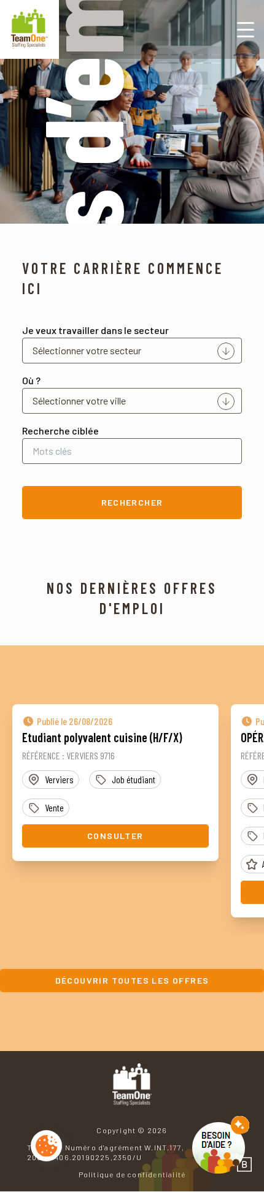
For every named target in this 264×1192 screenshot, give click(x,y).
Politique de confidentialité (132, 1174)
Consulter (115, 835)
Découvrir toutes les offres (132, 980)
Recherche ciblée (60, 430)
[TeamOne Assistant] (220, 1145)
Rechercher (132, 502)
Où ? (31, 380)
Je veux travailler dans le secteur (95, 330)
